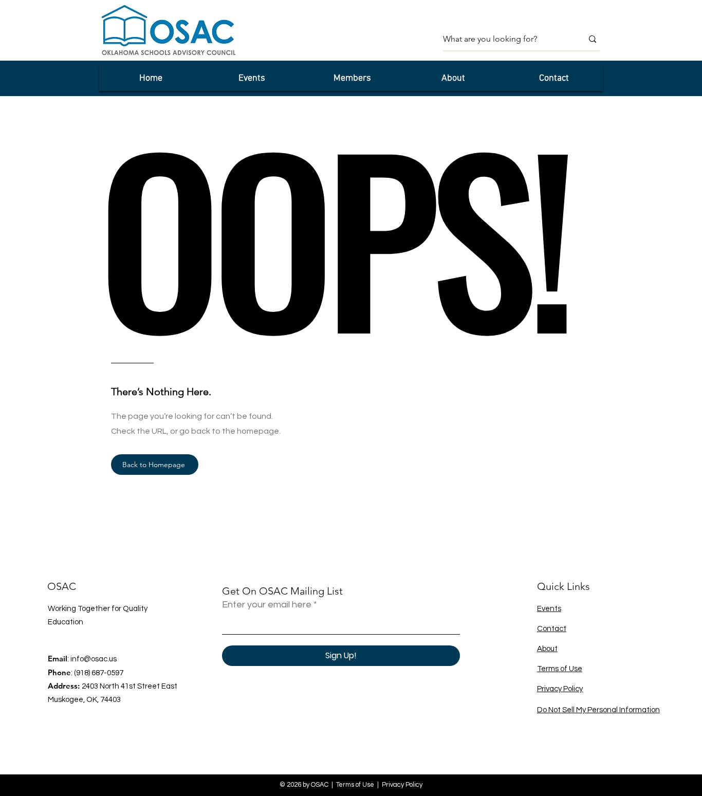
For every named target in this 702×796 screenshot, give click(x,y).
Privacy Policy (560, 689)
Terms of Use (559, 669)
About (547, 649)
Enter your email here (266, 604)
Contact (551, 629)
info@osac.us (93, 659)
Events (549, 609)
